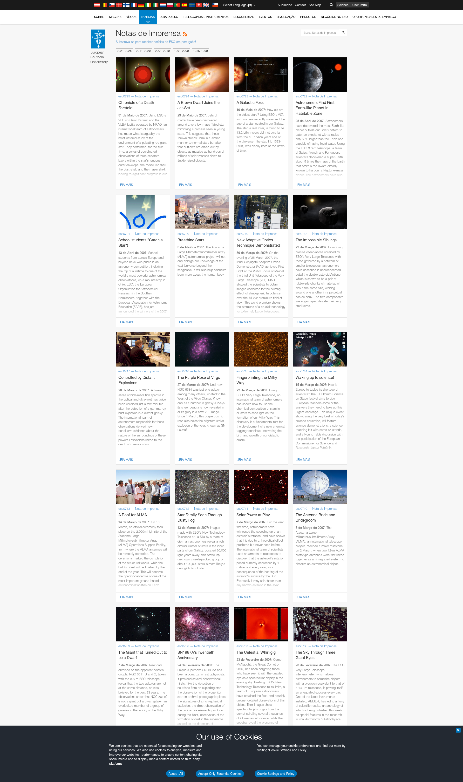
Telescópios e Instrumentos (206, 17)
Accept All (176, 773)
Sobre (99, 17)
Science (342, 5)
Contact (300, 5)
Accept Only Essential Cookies (220, 773)
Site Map (315, 5)
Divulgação (286, 17)
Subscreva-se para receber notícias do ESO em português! (156, 42)
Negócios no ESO (334, 17)
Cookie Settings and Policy (275, 773)
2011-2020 (143, 51)
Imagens (115, 17)
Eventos (265, 17)
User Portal (360, 5)
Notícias (148, 17)
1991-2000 (181, 51)
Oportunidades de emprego (374, 17)
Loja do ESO (169, 17)
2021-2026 (124, 51)
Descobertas (243, 17)
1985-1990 (200, 51)
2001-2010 (162, 51)
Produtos (308, 17)
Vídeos (131, 17)
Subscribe (285, 5)
